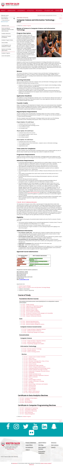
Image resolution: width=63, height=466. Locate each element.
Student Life (48, 10)
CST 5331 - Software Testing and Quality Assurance (34, 366)
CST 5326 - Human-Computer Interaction (32, 362)
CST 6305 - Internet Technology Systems (31, 351)
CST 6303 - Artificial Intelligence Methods (32, 379)
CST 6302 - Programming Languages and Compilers (33, 332)
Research (39, 10)
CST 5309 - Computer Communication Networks (31, 316)
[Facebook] (8, 426)
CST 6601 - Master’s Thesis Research (32, 391)
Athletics (30, 10)
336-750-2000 (10, 449)
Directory (53, 442)
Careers (53, 447)
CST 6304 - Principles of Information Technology (34, 381)
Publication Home (5, 25)
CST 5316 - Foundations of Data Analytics (28, 398)
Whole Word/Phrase (5, 20)
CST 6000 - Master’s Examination (31, 376)
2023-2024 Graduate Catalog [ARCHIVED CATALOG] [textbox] (47, 15)
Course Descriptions (6, 55)
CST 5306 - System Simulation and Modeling (30, 311)
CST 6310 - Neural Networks (30, 386)
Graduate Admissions (6, 33)
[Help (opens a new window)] (61, 18)
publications (14, 463)
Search (58, 10)
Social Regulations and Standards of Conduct (6, 46)
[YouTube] (35, 426)
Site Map (40, 445)
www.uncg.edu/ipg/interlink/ (34, 192)
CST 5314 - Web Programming (26, 412)
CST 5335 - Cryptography (29, 372)
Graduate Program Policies (7, 40)
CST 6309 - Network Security (30, 385)
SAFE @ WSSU (42, 442)
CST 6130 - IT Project (28, 378)
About (3, 10)
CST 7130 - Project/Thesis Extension (31, 392)
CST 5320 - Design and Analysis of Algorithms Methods (34, 329)
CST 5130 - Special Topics (29, 358)
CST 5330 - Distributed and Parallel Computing (33, 365)
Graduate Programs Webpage (25, 286)
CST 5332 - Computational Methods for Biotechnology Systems (37, 368)
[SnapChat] (54, 426)
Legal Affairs (29, 445)
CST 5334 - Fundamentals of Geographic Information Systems (37, 371)
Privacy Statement (31, 442)
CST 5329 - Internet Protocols (30, 364)
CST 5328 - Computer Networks (29, 350)
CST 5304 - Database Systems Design (29, 308)
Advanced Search (4, 21)
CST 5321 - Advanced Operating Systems (30, 321)
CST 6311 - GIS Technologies (30, 388)
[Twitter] (26, 426)
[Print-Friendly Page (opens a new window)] (59, 18)
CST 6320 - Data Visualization (26, 402)
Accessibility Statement (41, 452)
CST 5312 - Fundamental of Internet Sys (28, 411)
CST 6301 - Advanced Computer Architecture (31, 330)
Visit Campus (55, 445)
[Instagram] (16, 426)
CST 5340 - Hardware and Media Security (32, 374)
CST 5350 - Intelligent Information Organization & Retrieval (36, 375)
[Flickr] (31, 433)
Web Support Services (42, 448)
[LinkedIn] (44, 426)
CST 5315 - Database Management (27, 413)
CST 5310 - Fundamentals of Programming (29, 408)
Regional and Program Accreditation (6, 36)
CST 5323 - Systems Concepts (30, 359)
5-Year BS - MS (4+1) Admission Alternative (27, 202)
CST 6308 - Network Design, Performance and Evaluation (36, 384)
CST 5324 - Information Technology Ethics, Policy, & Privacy (36, 361)
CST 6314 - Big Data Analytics (26, 401)
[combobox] (49, 15)
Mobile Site (31, 464)
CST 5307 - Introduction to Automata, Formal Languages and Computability (37, 313)
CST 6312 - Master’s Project (30, 389)
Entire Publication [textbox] (4, 17)
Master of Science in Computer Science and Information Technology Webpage (34, 287)
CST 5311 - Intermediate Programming (28, 409)
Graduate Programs (6, 53)
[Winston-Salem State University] (10, 4)
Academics (21, 10)
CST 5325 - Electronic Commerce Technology (31, 348)
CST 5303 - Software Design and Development (31, 307)
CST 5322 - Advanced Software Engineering (30, 322)
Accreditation (29, 447)
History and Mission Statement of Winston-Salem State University (8, 29)
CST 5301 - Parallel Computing (27, 304)
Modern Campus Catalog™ (46, 463)
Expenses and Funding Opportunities (6, 49)
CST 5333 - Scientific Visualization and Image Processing (35, 369)
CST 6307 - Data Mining (28, 382)
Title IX (27, 450)
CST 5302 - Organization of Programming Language (32, 306)
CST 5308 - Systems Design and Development (31, 314)
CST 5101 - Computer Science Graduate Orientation (34, 356)
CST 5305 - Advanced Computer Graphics (30, 310)
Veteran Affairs (5, 42)
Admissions (11, 10)
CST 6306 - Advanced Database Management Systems (32, 324)
